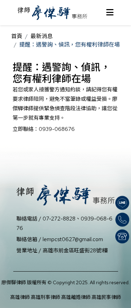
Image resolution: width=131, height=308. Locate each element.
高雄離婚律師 (75, 297)
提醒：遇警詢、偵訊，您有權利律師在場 (69, 44)
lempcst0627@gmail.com (73, 239)
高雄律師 (20, 297)
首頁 (16, 36)
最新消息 (41, 36)
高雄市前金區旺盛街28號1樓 (75, 250)
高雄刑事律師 (45, 297)
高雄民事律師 (106, 297)
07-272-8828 (59, 218)
